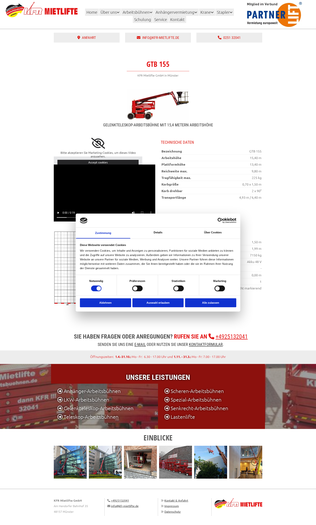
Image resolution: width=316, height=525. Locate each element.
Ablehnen (105, 302)
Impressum (171, 506)
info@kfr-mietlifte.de (125, 506)
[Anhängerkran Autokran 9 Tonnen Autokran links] (213, 12)
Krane (205, 12)
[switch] (137, 288)
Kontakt (177, 19)
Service (160, 19)
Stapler (223, 12)
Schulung (142, 19)
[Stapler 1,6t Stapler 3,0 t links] (231, 12)
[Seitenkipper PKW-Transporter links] (196, 12)
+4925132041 (232, 336)
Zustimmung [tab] (103, 233)
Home (91, 12)
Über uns (109, 12)
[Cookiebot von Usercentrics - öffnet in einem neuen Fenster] (220, 220)
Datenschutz (172, 511)
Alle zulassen (210, 302)
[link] (110, 12)
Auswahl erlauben (158, 302)
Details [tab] (158, 232)
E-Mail (140, 344)
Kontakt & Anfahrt (176, 500)
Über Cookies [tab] (213, 232)
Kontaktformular (206, 344)
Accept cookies (98, 162)
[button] (87, 38)
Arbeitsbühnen (136, 12)
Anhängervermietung (175, 12)
